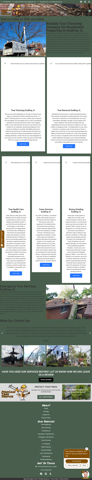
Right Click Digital (28, 479)
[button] (89, 10)
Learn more (23, 144)
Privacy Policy (54, 479)
